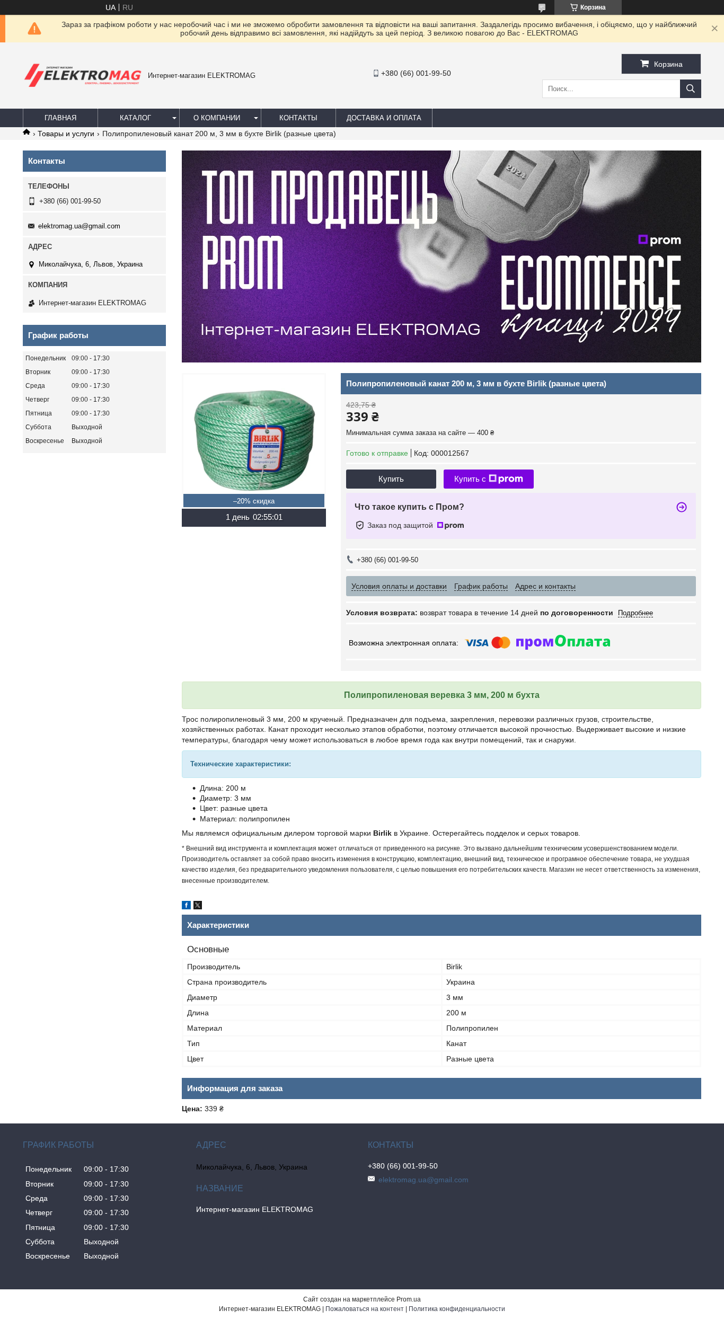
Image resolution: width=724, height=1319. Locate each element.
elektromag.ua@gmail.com (79, 226)
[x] (197, 906)
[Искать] (690, 88)
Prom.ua (408, 1299)
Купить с (470, 478)
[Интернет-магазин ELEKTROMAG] (83, 89)
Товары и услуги (66, 133)
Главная (60, 118)
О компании (216, 118)
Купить (391, 478)
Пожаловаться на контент (364, 1309)
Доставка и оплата (384, 118)
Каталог (135, 118)
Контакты (298, 118)
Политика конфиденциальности (457, 1309)
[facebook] (186, 906)
